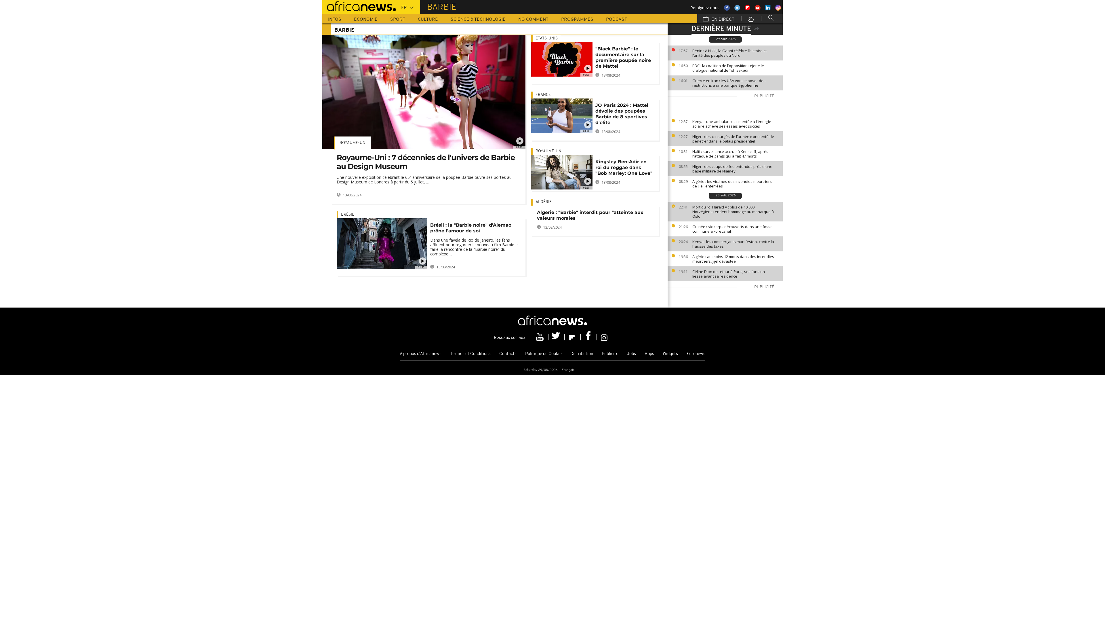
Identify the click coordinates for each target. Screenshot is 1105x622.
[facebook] (589, 337)
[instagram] (604, 337)
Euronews (696, 354)
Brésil (347, 215)
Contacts (508, 354)
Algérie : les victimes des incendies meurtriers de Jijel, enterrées (732, 183)
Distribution (581, 354)
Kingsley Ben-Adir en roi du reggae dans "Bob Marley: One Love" (623, 167)
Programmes (577, 19)
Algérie (544, 202)
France (543, 95)
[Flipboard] (573, 337)
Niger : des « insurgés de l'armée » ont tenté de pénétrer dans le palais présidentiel (733, 138)
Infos (334, 19)
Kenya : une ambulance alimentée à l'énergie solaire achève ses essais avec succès (731, 123)
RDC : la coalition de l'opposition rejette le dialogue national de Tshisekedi (728, 68)
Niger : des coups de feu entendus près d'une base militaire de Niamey (732, 168)
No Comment (533, 19)
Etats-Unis (547, 38)
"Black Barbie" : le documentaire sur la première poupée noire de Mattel (623, 57)
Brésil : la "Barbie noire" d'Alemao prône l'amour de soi (470, 228)
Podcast (616, 19)
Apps (649, 354)
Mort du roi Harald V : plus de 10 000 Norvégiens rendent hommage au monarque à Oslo (733, 212)
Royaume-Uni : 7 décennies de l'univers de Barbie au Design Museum (426, 162)
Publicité (610, 354)
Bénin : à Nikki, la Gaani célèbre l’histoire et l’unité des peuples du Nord (729, 53)
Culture (428, 19)
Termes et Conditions (470, 354)
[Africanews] (359, 6)
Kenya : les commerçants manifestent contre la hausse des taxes (733, 244)
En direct (722, 19)
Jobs (631, 354)
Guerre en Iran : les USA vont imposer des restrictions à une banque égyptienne (728, 83)
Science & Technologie (478, 19)
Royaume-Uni (353, 143)
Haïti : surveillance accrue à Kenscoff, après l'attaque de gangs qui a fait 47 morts (730, 153)
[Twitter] (556, 337)
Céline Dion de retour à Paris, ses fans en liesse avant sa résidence (728, 273)
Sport (397, 19)
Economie (366, 19)
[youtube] (540, 337)
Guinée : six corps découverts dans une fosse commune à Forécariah (732, 229)
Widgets (670, 354)
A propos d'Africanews (420, 354)
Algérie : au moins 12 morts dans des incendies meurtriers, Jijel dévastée (733, 258)
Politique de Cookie (543, 354)
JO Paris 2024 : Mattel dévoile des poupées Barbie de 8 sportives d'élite (621, 114)
